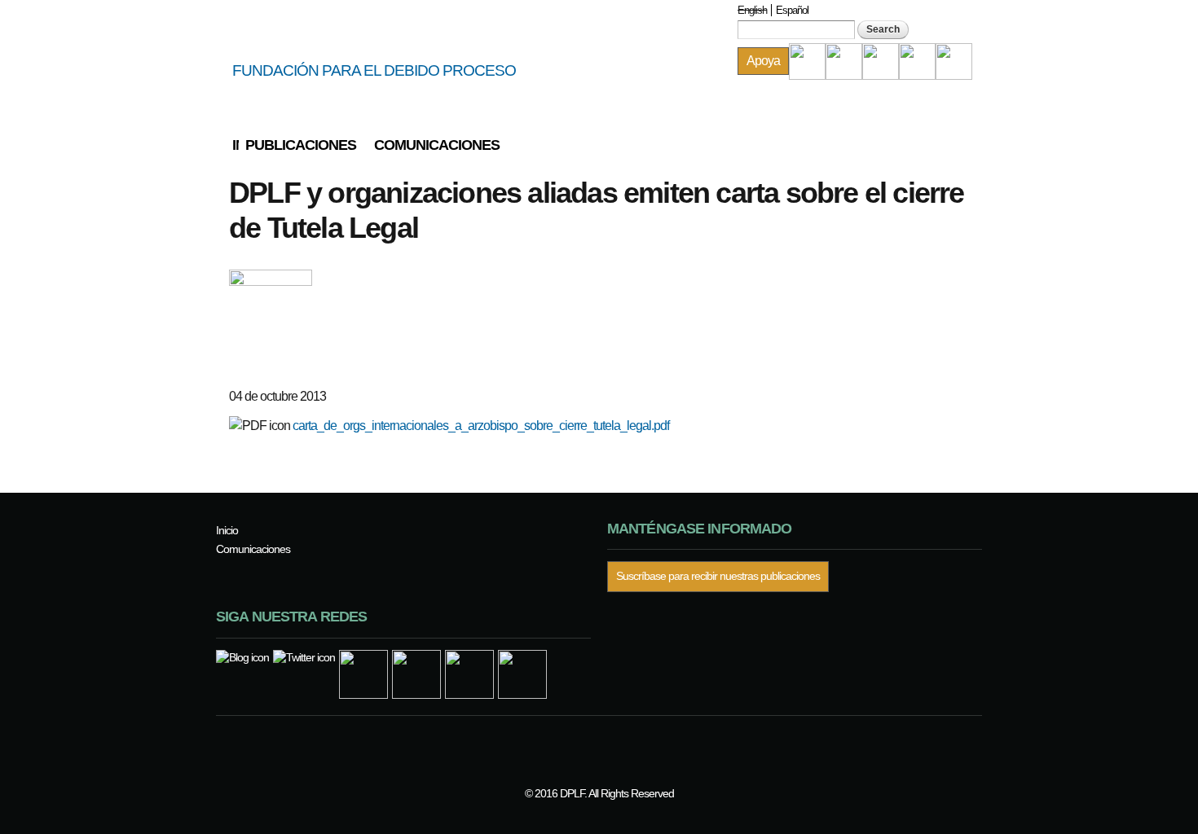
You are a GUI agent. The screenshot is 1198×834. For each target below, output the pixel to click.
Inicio (235, 145)
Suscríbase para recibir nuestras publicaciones (718, 576)
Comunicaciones (437, 145)
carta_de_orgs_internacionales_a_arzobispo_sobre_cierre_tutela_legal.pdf (481, 425)
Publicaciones (300, 145)
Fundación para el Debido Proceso (374, 70)
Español (792, 10)
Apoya (763, 61)
